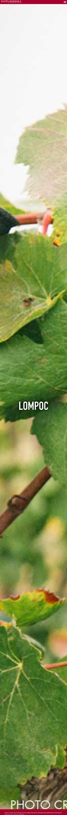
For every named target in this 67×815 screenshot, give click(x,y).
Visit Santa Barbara (11, 2)
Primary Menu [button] (65, 2)
